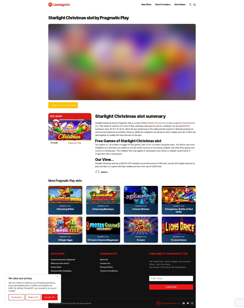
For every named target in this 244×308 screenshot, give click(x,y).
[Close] (57, 277)
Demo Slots (56, 267)
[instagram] (192, 303)
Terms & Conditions (109, 271)
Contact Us (105, 263)
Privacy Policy (106, 267)
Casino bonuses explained (63, 259)
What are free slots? (60, 263)
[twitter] (188, 303)
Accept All (49, 297)
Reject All (33, 297)
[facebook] (184, 303)
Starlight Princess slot (156, 123)
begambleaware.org (171, 303)
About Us (104, 259)
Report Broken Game (64, 105)
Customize (16, 297)
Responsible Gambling (61, 271)
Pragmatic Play (74, 143)
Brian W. (104, 172)
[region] (33, 288)
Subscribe (171, 287)
